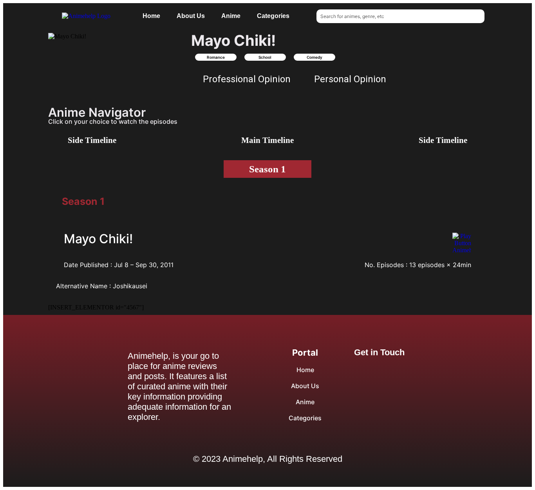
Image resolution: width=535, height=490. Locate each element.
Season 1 (267, 169)
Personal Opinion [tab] (350, 79)
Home (151, 16)
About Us (191, 16)
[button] (115, 43)
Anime (230, 16)
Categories (273, 16)
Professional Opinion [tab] (247, 79)
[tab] (83, 201)
